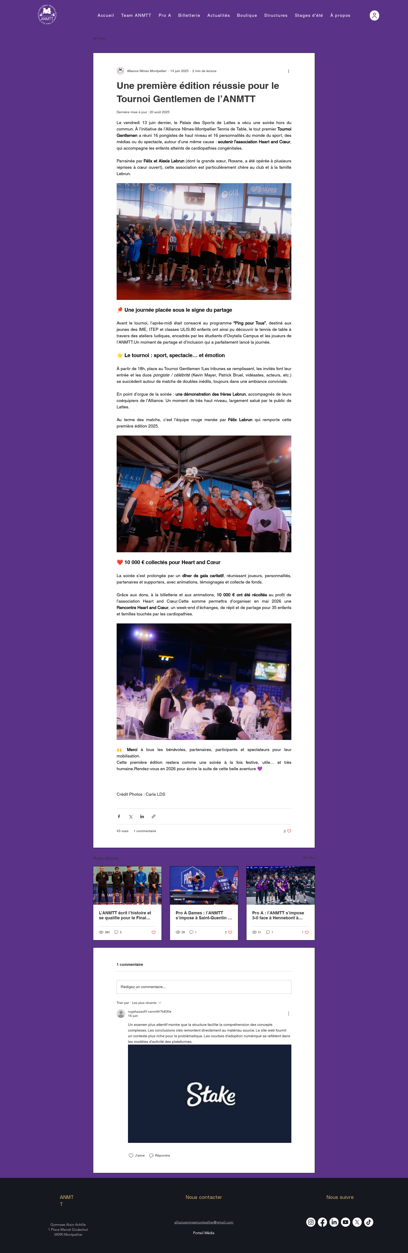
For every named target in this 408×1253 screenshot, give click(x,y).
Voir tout (309, 857)
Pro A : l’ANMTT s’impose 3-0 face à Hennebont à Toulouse (278, 915)
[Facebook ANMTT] (322, 1222)
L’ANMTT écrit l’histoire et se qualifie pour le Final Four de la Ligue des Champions (125, 915)
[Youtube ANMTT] (345, 1222)
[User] (374, 15)
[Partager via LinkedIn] (142, 816)
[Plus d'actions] (288, 71)
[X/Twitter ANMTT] (357, 1222)
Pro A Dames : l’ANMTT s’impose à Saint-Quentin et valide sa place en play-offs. (204, 915)
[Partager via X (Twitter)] (130, 816)
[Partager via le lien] (153, 816)
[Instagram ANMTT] (310, 1222)
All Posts (99, 38)
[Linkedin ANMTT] (334, 1222)
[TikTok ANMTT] (368, 1222)
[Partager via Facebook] (119, 816)
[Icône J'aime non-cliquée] (131, 1155)
